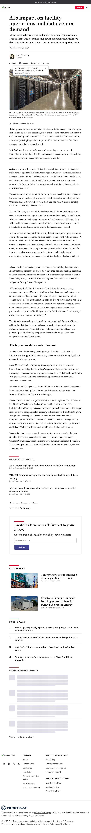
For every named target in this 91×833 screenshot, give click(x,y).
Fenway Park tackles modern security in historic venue (59, 576)
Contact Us (27, 768)
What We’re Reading (31, 787)
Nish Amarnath (23, 55)
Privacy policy (7, 824)
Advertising (50, 759)
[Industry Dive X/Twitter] (13, 763)
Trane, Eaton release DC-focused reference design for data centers (46, 639)
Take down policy (34, 824)
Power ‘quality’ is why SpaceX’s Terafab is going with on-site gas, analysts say (46, 629)
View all (12, 737)
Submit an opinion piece (56, 768)
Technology (25, 508)
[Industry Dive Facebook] (8, 763)
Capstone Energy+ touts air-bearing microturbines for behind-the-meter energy (58, 601)
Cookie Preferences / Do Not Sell (57, 824)
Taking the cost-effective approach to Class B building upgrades (43, 658)
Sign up (79, 7)
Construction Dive (53, 783)
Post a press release (25, 737)
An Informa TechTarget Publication (45, 2)
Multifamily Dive (52, 787)
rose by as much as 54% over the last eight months (50, 426)
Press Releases (29, 783)
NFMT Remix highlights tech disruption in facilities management (42, 465)
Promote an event (53, 772)
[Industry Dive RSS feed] (18, 763)
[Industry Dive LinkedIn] (3, 763)
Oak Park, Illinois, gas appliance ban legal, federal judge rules (45, 648)
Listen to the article (23, 124)
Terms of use (19, 824)
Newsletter (27, 772)
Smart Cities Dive (53, 791)
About (25, 759)
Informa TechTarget (42, 812)
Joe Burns (14, 481)
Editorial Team (28, 763)
